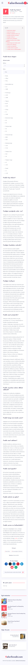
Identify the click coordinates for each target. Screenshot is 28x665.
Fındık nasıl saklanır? (11, 44)
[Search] (25, 3)
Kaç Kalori (8, 551)
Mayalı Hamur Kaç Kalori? (14, 621)
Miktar (4, 63)
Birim (4, 69)
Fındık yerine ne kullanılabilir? (14, 49)
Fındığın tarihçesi (11, 36)
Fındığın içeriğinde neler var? (13, 33)
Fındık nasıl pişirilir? (12, 46)
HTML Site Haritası (20, 660)
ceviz (16, 538)
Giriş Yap (5, 585)
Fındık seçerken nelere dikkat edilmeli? (13, 41)
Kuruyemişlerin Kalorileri (17, 551)
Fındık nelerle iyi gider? (12, 47)
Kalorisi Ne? (16, 555)
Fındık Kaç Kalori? (11, 32)
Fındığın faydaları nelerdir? (13, 35)
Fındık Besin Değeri (11, 30)
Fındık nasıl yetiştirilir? (12, 38)
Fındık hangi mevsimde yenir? (13, 42)
